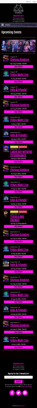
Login (34, 2)
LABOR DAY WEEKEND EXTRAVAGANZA (21, 153)
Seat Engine (22, 405)
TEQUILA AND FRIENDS (17, 218)
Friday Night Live (19, 75)
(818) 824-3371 (18, 16)
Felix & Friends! (18, 90)
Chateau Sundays (19, 60)
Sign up (28, 2)
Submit (18, 381)
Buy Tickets (18, 66)
